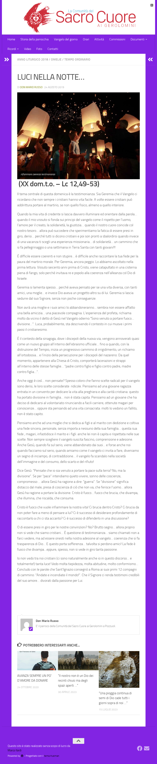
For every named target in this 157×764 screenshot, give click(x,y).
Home (11, 39)
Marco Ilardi (14, 750)
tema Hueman (51, 755)
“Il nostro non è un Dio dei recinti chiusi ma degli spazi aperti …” (75, 680)
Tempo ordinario (77, 59)
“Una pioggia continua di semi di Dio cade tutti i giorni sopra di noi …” (115, 698)
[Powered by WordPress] (22, 756)
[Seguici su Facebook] (139, 748)
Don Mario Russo (31, 87)
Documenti (137, 39)
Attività (99, 39)
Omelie (56, 59)
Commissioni (117, 39)
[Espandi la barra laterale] (6, 59)
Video (27, 49)
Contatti (52, 49)
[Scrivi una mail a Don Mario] (146, 748)
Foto (39, 49)
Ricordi (11, 49)
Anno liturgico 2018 (32, 59)
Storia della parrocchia (34, 39)
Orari (86, 39)
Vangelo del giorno (66, 39)
